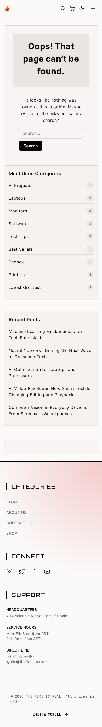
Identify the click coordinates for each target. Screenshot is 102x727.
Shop (11, 533)
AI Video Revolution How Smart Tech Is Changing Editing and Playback (49, 391)
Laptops (17, 198)
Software (18, 223)
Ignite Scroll (47, 714)
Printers (17, 274)
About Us (16, 512)
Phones (16, 261)
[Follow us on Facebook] (34, 571)
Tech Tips (19, 236)
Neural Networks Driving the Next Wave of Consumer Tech (50, 353)
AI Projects (20, 185)
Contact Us (19, 523)
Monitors (18, 210)
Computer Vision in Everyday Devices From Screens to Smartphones (48, 410)
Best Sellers (21, 249)
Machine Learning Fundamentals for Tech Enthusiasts (45, 334)
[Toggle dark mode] (81, 8)
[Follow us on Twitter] (22, 571)
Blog (11, 502)
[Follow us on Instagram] (9, 571)
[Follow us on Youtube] (47, 571)
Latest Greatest (25, 287)
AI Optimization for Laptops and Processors (42, 372)
